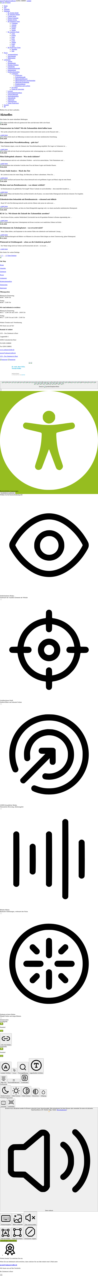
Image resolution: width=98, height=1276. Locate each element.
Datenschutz (3, 285)
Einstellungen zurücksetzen (8, 1240)
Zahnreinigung (12, 101)
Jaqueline (14, 49)
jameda (23, 374)
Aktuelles (7, 9)
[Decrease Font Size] (1, 1031)
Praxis (6, 53)
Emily (13, 44)
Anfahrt (29, 1)
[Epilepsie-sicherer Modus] (1, 1018)
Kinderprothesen (20, 84)
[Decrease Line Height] (1, 1056)
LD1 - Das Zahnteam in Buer (9, 356)
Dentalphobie (12, 63)
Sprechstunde (12, 56)
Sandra (13, 28)
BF (5, 106)
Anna (13, 33)
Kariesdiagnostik (20, 77)
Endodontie (11, 66)
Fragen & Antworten (17, 89)
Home (6, 6)
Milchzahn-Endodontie (22, 82)
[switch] (1, 599)
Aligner (10, 61)
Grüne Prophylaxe (13, 103)
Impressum (3, 288)
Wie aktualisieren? (62, 1110)
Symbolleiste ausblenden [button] (8, 493)
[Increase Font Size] (1, 1023)
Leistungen (7, 60)
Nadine (13, 42)
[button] (1, 390)
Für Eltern (14, 87)
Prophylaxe (18, 75)
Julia (12, 51)
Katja (13, 37)
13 (6, 255)
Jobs (5, 7)
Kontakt (6, 105)
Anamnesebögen (13, 54)
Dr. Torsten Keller (13, 13)
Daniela (13, 27)
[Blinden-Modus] (1, 913)
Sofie (13, 46)
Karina (13, 35)
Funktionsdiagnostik (14, 68)
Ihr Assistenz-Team (13, 32)
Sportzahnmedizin (13, 96)
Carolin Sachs (12, 16)
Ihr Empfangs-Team (14, 21)
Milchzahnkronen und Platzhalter (25, 80)
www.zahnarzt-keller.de (7, 350)
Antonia (13, 25)
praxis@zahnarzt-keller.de (8, 1)
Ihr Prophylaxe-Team (14, 47)
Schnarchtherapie (13, 94)
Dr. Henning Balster (14, 14)
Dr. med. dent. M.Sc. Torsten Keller (18, 367)
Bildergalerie (11, 58)
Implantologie (12, 70)
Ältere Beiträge (11, 255)
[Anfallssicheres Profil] (1, 704)
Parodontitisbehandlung (15, 93)
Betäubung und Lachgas (22, 86)
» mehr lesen (4, 135)
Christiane (14, 23)
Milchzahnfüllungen (21, 79)
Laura (13, 40)
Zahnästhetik (11, 98)
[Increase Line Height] (1, 1049)
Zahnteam (7, 11)
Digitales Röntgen (13, 65)
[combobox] (49, 385)
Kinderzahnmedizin (14, 72)
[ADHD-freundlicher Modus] (1, 809)
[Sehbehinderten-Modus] (1, 599)
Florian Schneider (13, 18)
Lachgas (10, 91)
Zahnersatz (11, 100)
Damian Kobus (12, 20)
